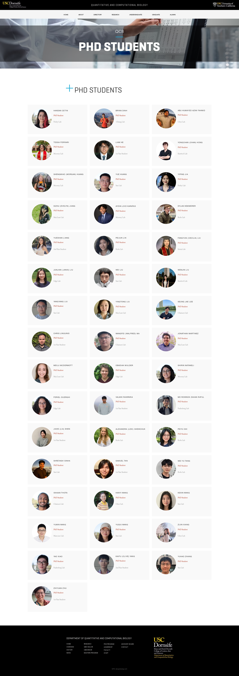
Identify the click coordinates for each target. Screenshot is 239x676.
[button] (81, 13)
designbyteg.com (121, 669)
